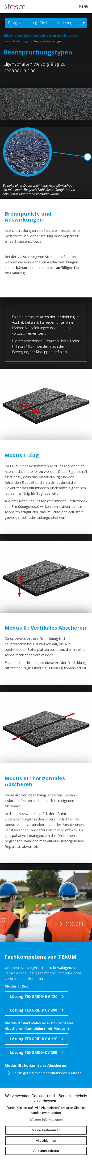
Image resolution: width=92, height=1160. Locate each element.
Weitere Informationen (46, 1119)
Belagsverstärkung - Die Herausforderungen (42, 22)
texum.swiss (16, 6)
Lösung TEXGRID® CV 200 (33, 1010)
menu (83, 7)
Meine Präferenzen (46, 1130)
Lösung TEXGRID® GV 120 (33, 996)
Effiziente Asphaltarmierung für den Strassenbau (36, 36)
